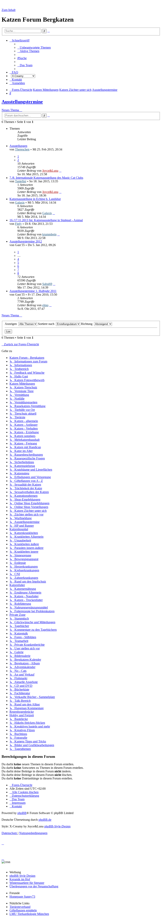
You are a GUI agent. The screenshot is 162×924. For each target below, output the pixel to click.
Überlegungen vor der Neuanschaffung (33, 886)
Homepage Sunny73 (22, 896)
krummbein (49, 234)
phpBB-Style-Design (57, 826)
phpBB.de (45, 819)
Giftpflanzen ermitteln (23, 910)
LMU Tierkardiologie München (29, 914)
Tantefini (20, 181)
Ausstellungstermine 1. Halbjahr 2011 (33, 291)
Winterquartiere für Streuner (26, 882)
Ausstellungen (18, 146)
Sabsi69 (47, 284)
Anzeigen (11, 324)
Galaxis (19, 202)
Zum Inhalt (8, 10)
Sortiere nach (47, 324)
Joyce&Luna (50, 170)
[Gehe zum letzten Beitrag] (60, 170)
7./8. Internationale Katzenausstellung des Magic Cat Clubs (46, 177)
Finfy (18, 223)
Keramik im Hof (19, 879)
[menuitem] (34, 47)
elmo (45, 305)
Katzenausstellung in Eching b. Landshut (35, 199)
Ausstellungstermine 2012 (25, 241)
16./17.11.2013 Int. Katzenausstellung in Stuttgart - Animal (46, 220)
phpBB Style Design (22, 875)
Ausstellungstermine (22, 101)
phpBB (21, 813)
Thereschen (22, 149)
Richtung (87, 324)
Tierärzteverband (19, 906)
